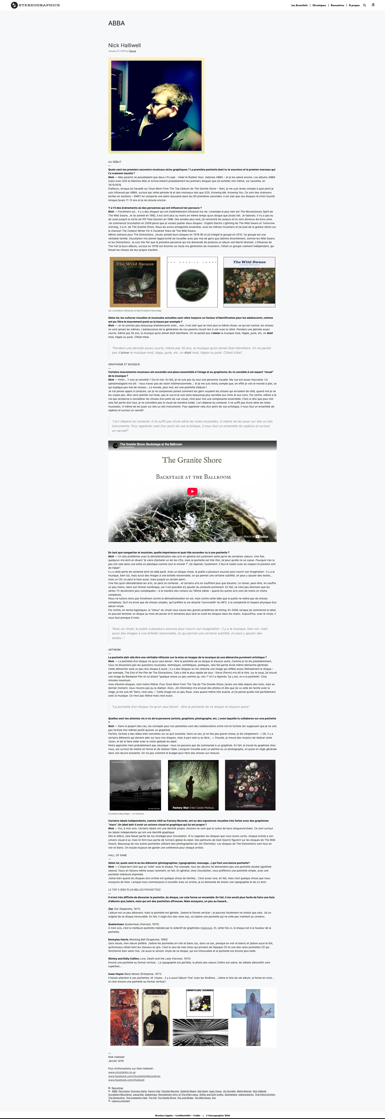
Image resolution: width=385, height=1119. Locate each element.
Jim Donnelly (229, 1091)
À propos (354, 5)
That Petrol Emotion (265, 1094)
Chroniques (319, 5)
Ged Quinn (202, 1091)
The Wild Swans (203, 1097)
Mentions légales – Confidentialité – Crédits (177, 1115)
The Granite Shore (167, 1097)
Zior (214, 1097)
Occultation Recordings (120, 1094)
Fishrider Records (170, 1091)
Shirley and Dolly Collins (211, 1094)
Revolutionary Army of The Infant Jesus (178, 1094)
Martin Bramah (244, 1091)
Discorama (124, 1091)
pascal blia (138, 1094)
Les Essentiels (299, 5)
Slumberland (231, 1094)
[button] (364, 5)
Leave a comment (121, 1101)
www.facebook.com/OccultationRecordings (134, 1076)
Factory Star (154, 1091)
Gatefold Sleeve (188, 1091)
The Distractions (116, 1097)
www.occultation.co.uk (122, 1072)
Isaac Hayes (215, 1091)
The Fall (152, 1097)
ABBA (114, 1091)
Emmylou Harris (139, 1091)
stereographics (246, 1094)
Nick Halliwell (124, 45)
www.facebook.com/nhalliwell (126, 1079)
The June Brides (185, 1097)
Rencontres (337, 5)
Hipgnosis (206, 927)
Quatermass (151, 1094)
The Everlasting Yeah (136, 1097)
